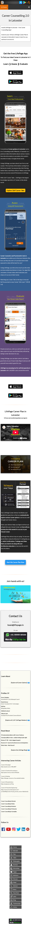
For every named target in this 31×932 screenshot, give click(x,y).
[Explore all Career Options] (19, 682)
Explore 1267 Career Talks (15, 190)
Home (5, 7)
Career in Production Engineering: (9, 787)
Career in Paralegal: (6, 765)
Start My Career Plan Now (15, 562)
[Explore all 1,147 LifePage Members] (16, 720)
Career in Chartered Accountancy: (9, 770)
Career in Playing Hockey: (7, 782)
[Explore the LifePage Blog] (19, 750)
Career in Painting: (5, 776)
